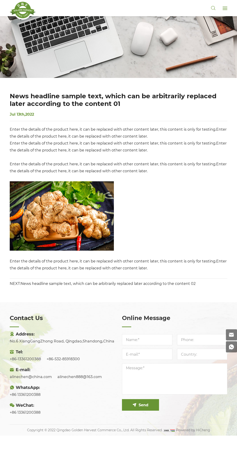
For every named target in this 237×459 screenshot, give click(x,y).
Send (143, 404)
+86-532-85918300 (63, 358)
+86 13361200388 (25, 394)
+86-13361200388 (25, 358)
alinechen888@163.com (79, 376)
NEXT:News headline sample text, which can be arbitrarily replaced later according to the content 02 (103, 283)
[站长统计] (169, 430)
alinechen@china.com (31, 376)
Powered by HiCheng (193, 430)
